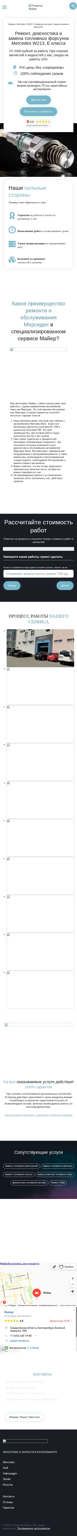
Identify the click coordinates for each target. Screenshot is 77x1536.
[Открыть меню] (4, 7)
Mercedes (21, 24)
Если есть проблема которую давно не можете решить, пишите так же (35, 567)
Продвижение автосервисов (33, 1528)
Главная (11, 24)
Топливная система (43, 24)
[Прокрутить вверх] (68, 1527)
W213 (29, 24)
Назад (12, 585)
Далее (65, 585)
